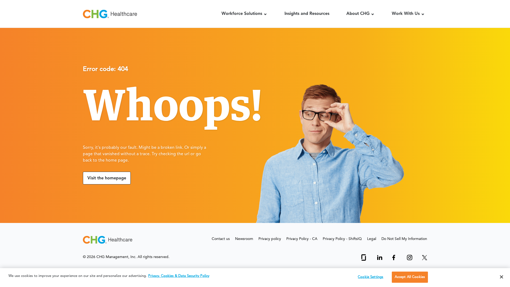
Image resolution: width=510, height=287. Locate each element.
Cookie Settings (370, 277)
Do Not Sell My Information (404, 239)
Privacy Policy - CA (301, 239)
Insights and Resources (306, 14)
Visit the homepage (106, 178)
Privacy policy (269, 239)
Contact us (221, 239)
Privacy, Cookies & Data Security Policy (178, 276)
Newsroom (244, 239)
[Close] (501, 277)
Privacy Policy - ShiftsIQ (342, 239)
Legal (371, 239)
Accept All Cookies (410, 277)
